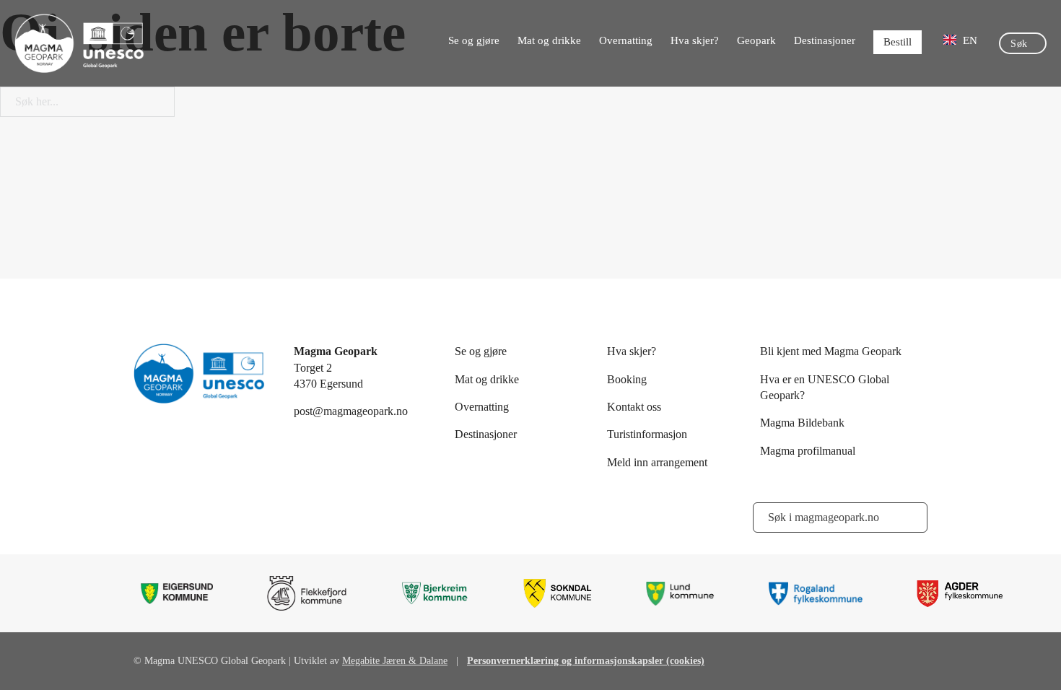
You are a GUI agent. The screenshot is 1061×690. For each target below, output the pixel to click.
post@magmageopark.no (351, 411)
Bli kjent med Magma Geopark (830, 351)
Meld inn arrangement (657, 462)
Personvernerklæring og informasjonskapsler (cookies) (585, 660)
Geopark (756, 40)
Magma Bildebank (802, 422)
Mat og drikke (549, 40)
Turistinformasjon (647, 434)
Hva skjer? (695, 40)
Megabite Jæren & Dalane (394, 660)
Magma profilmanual (807, 451)
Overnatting (625, 40)
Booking (627, 379)
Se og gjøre (473, 40)
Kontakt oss (634, 407)
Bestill (897, 42)
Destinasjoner (824, 40)
